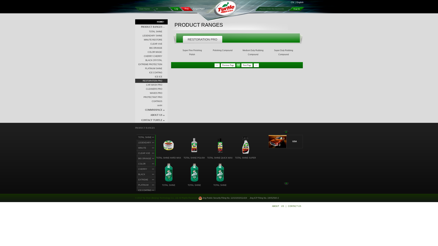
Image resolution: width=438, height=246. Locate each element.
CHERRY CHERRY (153, 56)
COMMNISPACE (153, 110)
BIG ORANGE (155, 48)
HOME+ (160, 22)
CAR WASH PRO (154, 85)
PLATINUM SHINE (153, 68)
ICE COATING (155, 72)
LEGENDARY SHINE (152, 36)
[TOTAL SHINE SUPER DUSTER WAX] (246, 145)
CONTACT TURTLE (151, 120)
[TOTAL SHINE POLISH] (194, 145)
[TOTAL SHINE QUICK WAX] (220, 145)
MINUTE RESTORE (153, 40)
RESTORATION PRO (152, 81)
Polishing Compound (223, 50)
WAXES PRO (156, 93)
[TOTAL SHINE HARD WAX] (169, 145)
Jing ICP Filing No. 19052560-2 (264, 198)
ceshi (159, 105)
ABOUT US (156, 115)
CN (292, 2)
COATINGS (157, 101)
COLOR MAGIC (155, 52)
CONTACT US (294, 206)
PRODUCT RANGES (151, 27)
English (300, 2)
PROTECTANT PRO (153, 97)
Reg (187, 9)
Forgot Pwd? (199, 9)
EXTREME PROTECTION (150, 64)
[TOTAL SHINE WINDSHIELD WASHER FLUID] (169, 172)
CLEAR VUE (156, 44)
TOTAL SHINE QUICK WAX (220, 158)
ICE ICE (158, 77)
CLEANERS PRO (154, 89)
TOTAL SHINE (155, 31)
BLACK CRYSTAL (153, 60)
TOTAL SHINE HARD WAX (168, 158)
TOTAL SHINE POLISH (194, 158)
